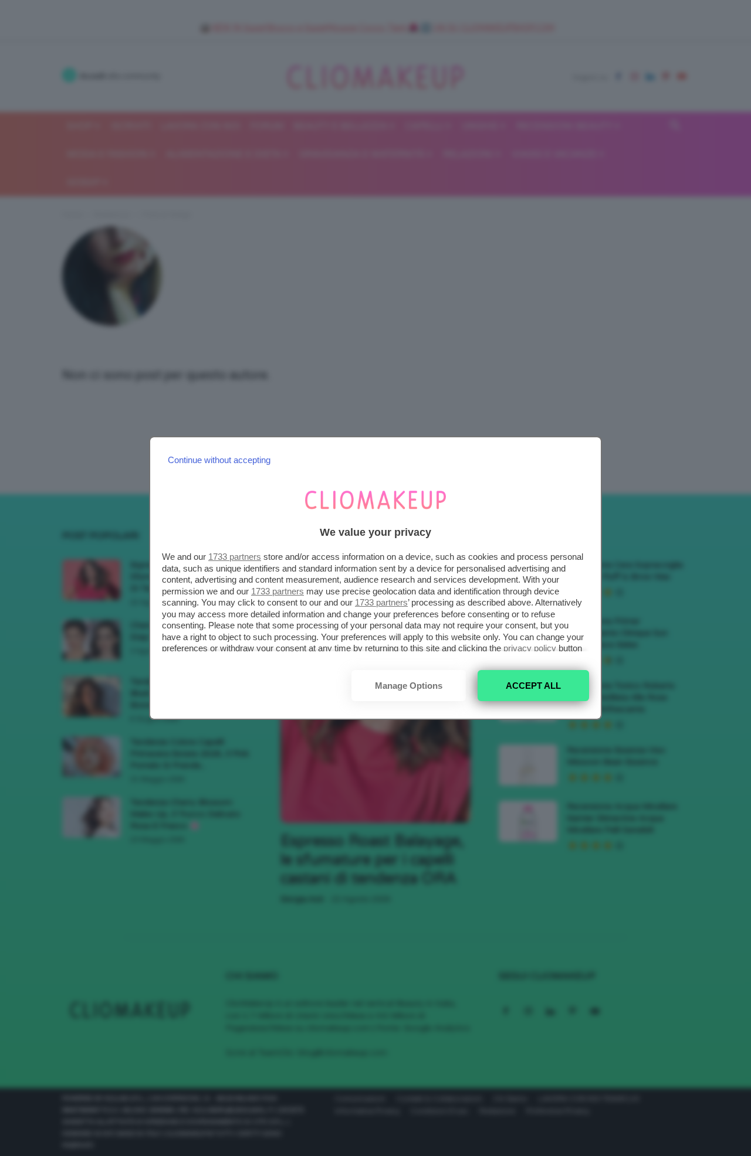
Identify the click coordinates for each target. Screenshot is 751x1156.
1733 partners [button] (234, 557)
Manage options (408, 686)
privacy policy (529, 648)
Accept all (533, 686)
